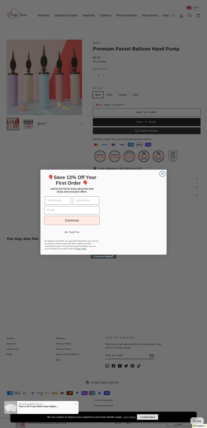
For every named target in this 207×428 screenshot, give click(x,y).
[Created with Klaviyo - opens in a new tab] (103, 259)
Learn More (129, 417)
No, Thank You (72, 235)
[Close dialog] (162, 171)
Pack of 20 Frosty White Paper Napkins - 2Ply (39, 406)
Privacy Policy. (81, 252)
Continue (72, 223)
